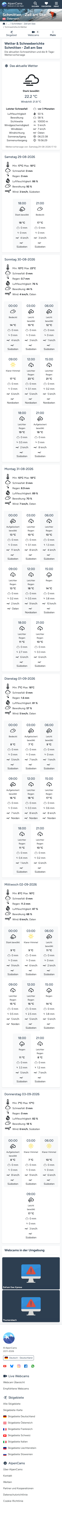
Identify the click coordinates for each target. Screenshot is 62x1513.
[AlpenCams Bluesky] (11, 1366)
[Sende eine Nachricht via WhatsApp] (32, 1366)
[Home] (4, 23)
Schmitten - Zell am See (23, 23)
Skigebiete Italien (18, 1441)
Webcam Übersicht (14, 1382)
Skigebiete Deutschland (21, 1416)
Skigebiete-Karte (13, 1410)
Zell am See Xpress (12, 1287)
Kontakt (7, 1475)
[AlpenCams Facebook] (25, 1366)
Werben (7, 1481)
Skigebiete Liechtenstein (22, 1447)
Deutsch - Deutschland (20, 1357)
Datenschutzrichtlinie (15, 1494)
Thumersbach (10, 1320)
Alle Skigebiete (12, 1403)
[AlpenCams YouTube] (4, 1366)
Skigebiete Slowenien (20, 1454)
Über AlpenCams (12, 1469)
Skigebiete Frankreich (20, 1428)
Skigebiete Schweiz (19, 1435)
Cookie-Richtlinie (13, 1500)
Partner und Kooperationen (18, 1488)
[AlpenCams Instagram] (18, 1366)
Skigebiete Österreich (20, 1422)
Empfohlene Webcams (16, 1388)
